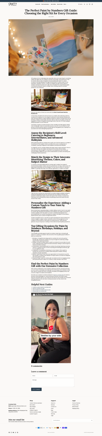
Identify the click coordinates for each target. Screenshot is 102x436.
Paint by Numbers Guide (35, 412)
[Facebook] (9, 432)
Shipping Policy (75, 408)
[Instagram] (11, 432)
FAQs (52, 408)
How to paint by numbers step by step (41, 289)
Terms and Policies (51, 432)
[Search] (84, 4)
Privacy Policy (75, 405)
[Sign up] (91, 420)
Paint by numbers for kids (38, 288)
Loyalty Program (33, 414)
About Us (53, 403)
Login (52, 415)
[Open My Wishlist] (89, 4)
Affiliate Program (34, 410)
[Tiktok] (15, 432)
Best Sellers (32, 405)
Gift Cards (32, 408)
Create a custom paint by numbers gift (42, 287)
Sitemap (53, 414)
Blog (52, 410)
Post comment (36, 389)
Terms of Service (76, 403)
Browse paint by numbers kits (39, 291)
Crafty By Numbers (90, 432)
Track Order (54, 412)
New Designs (33, 406)
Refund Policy (75, 406)
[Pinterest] (17, 432)
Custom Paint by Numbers (36, 403)
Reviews (53, 405)
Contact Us (53, 406)
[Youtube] (13, 432)
